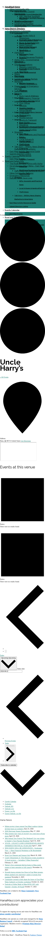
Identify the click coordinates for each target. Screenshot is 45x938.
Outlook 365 (9, 806)
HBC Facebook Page (19, 931)
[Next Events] (6, 651)
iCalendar (8, 804)
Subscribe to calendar (8, 765)
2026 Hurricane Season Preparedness (17, 831)
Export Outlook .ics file (13, 814)
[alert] (22, 500)
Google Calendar (10, 801)
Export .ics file (10, 811)
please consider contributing (10, 914)
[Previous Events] (25, 649)
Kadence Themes (36, 935)
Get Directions (26, 441)
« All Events (4, 377)
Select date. (21, 669)
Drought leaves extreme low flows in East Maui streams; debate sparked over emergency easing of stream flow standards (24, 874)
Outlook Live (9, 809)
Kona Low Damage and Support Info (17, 855)
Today (2, 655)
